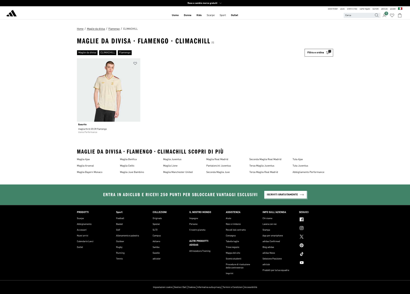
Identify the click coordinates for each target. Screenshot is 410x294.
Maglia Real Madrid (217, 159)
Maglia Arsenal (85, 166)
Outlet (234, 15)
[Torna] (11, 14)
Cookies (192, 287)
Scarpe (211, 15)
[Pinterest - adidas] (316, 245)
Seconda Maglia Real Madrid (265, 159)
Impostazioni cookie (162, 287)
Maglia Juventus (172, 159)
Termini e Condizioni (233, 287)
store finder (333, 9)
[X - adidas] (316, 237)
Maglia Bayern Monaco (89, 172)
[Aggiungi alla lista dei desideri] (135, 64)
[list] (191, 52)
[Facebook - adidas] (316, 220)
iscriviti (376, 9)
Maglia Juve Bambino (132, 172)
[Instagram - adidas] (316, 228)
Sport (223, 15)
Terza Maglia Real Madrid (263, 172)
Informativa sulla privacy (209, 287)
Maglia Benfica (128, 159)
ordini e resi (352, 9)
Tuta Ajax (298, 159)
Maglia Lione (170, 166)
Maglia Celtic (127, 166)
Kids (199, 15)
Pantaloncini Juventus (218, 166)
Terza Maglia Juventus (261, 166)
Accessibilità (250, 287)
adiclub (384, 9)
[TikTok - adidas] (316, 254)
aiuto (342, 9)
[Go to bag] (400, 15)
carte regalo (365, 9)
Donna (187, 15)
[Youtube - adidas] (316, 263)
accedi (393, 9)
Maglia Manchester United (178, 172)
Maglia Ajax (83, 159)
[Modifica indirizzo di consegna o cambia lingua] (400, 9)
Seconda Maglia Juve (218, 172)
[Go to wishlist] (392, 15)
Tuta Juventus (300, 166)
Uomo (175, 15)
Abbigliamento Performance (308, 172)
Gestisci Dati (180, 287)
